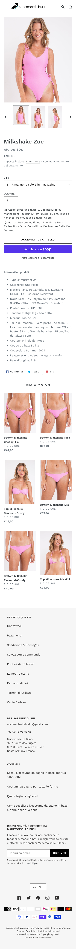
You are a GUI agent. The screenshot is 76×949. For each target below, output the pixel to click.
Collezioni (54, 931)
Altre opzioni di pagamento (38, 257)
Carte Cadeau (16, 702)
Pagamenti (14, 635)
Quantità (9, 193)
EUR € (37, 886)
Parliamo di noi (17, 683)
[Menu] (5, 6)
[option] (21, 115)
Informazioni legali (39, 928)
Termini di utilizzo (19, 692)
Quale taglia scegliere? (22, 796)
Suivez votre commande (23, 654)
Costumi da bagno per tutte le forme (32, 786)
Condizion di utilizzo (37, 931)
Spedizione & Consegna (23, 645)
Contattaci (14, 626)
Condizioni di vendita (17, 928)
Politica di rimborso (20, 664)
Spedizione (33, 161)
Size (6, 177)
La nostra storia (18, 673)
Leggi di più (31, 863)
